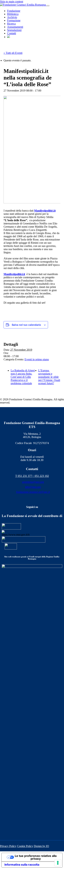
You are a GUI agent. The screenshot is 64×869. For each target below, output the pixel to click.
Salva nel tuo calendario (26, 324)
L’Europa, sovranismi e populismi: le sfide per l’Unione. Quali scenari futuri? (49, 377)
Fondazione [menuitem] (13, 10)
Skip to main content (11, 1)
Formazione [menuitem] (13, 20)
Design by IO (41, 846)
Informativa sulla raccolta (21, 864)
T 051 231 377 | (25, 475)
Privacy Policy (8, 846)
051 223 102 (42, 475)
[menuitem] (8, 36)
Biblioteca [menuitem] (12, 14)
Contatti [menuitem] (11, 33)
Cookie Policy (25, 846)
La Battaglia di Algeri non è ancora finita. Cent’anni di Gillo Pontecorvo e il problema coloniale (23, 377)
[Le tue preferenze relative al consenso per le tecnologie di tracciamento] (57, 862)
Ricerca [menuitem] (11, 23)
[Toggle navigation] (48, 5)
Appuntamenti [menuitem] (15, 26)
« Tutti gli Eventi (13, 52)
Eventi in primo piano (37, 359)
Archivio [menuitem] (12, 17)
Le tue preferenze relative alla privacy (36, 857)
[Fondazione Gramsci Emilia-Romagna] (23, 4)
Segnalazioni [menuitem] (14, 30)
